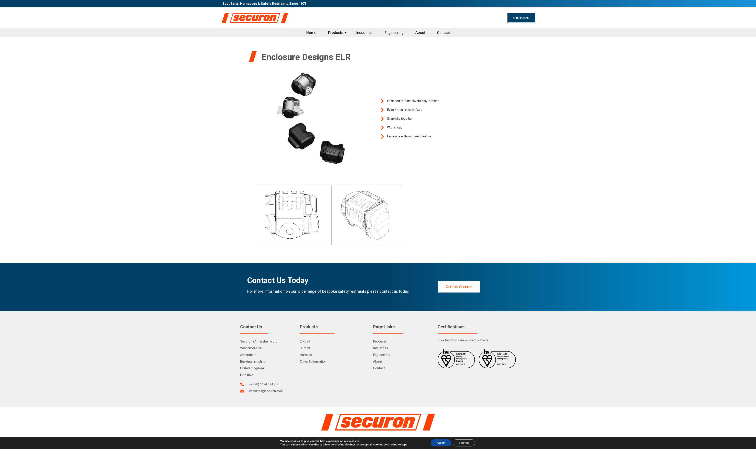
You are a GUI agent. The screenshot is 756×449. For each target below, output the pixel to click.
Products (335, 32)
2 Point (305, 341)
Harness (306, 355)
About (420, 32)
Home (311, 32)
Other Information (313, 361)
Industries (364, 32)
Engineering (394, 32)
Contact (443, 32)
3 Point (305, 348)
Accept (441, 443)
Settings (464, 443)
